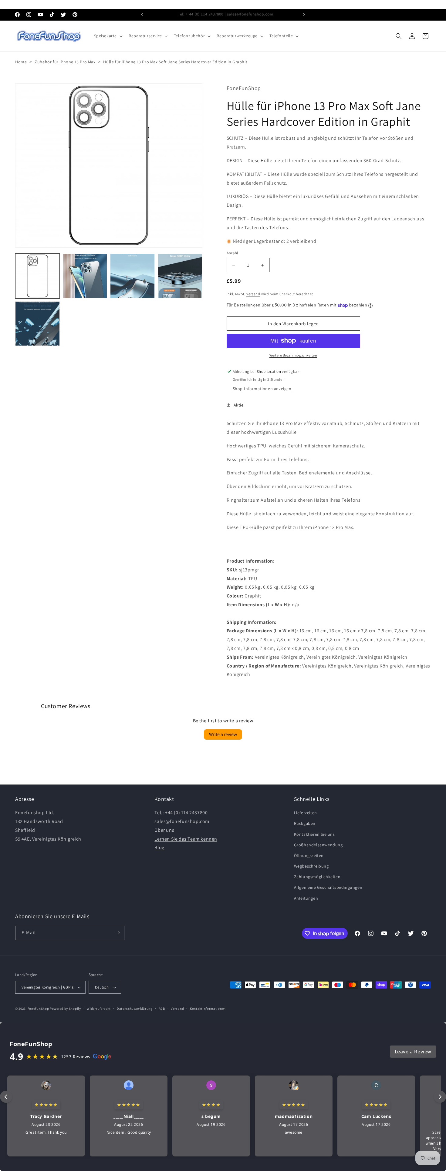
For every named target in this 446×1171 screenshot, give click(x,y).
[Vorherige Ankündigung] (142, 14)
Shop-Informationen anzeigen (262, 388)
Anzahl (232, 253)
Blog (159, 847)
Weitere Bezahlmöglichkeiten (293, 355)
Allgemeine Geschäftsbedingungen (328, 887)
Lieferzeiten (305, 812)
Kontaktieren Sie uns (314, 834)
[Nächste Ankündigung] (304, 14)
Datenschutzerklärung (135, 1008)
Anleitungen (306, 898)
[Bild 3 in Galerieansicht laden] (132, 276)
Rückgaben (305, 823)
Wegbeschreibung (311, 866)
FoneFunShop (38, 1008)
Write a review (223, 734)
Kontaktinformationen (208, 1008)
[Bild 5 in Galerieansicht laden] (37, 323)
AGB (162, 1008)
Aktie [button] (239, 405)
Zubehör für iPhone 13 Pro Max (65, 62)
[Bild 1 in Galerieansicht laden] (37, 276)
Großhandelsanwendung (318, 845)
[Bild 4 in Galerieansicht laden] (180, 276)
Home (21, 62)
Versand (253, 294)
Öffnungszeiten (309, 855)
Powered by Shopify (65, 1008)
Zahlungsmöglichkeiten (317, 876)
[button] (107, 35)
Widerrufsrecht (99, 1008)
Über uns (164, 830)
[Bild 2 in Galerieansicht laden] (85, 276)
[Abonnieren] (117, 933)
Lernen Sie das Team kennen (185, 838)
